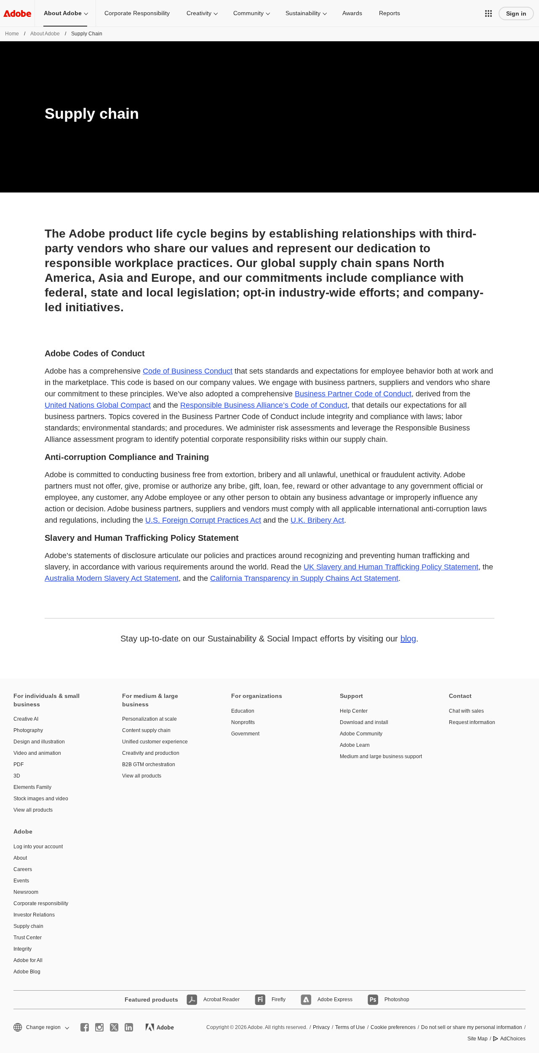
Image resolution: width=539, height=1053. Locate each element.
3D (16, 776)
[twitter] (114, 1027)
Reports (389, 13)
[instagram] (99, 1027)
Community (248, 13)
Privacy (321, 1027)
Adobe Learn (355, 745)
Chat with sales (466, 711)
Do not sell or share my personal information (471, 1027)
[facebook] (84, 1027)
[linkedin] (129, 1027)
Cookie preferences (393, 1027)
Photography (28, 730)
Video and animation (37, 753)
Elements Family (32, 787)
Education (242, 711)
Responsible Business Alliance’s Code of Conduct (263, 405)
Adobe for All (28, 960)
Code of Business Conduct (187, 371)
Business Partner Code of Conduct (353, 394)
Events (21, 881)
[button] (488, 13)
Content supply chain (146, 730)
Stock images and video (40, 799)
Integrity (22, 949)
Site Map (477, 1039)
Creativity (199, 13)
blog (408, 638)
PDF (18, 764)
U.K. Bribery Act (317, 520)
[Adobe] (17, 13)
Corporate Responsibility (137, 13)
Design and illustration (39, 742)
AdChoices (513, 1039)
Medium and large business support (381, 756)
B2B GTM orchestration (148, 764)
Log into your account (38, 847)
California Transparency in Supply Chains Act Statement (304, 578)
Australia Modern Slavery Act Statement (112, 578)
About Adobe (63, 13)
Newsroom (25, 892)
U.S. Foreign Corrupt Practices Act (203, 520)
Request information (472, 722)
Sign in (516, 13)
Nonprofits (243, 722)
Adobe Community (361, 734)
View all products (33, 810)
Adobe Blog (26, 972)
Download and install (364, 722)
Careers (22, 869)
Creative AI (25, 719)
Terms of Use (350, 1027)
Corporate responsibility (40, 903)
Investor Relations (34, 915)
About (20, 858)
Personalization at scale (149, 719)
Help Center (354, 711)
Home (12, 34)
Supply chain (28, 926)
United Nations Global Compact (98, 405)
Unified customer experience (155, 742)
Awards (352, 13)
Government (245, 734)
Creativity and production (150, 753)
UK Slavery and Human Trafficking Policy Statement (391, 567)
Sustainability (303, 13)
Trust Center (27, 938)
